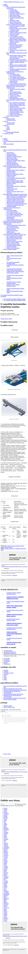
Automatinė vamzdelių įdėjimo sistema (16, 160)
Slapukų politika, (10, 711)
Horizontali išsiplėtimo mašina (19, 719)
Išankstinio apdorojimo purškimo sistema (16, 225)
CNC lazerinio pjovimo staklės (17, 77)
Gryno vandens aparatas (15, 91)
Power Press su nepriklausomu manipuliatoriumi (17, 80)
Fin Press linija (13, 9)
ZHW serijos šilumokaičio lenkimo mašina (14, 606)
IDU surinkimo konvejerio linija (17, 104)
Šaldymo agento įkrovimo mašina (17, 108)
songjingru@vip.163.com (10, 652)
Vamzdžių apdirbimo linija (16, 23)
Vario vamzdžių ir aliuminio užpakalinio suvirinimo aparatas (17, 37)
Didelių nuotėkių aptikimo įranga (17, 105)
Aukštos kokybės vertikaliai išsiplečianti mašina (13, 285)
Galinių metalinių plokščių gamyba (18, 83)
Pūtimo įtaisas (13, 43)
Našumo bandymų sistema (16, 109)
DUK (5, 675)
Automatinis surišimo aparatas (17, 112)
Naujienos (6, 117)
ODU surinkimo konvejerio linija (17, 102)
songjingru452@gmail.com (10, 653)
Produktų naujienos (11, 120)
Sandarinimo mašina (14, 20)
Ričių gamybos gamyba (15, 21)
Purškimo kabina (13, 97)
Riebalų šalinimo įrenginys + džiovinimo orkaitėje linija (16, 45)
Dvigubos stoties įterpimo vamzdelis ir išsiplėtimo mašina (18, 29)
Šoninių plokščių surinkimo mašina (18, 39)
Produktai (6, 5)
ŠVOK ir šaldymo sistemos (13, 116)
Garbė (8, 126)
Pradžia (5, 4)
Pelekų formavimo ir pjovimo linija (18, 59)
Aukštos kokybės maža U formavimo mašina (14, 624)
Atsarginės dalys (10, 124)
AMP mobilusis (7, 716)
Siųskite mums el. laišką (6, 318)
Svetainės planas (7, 715)
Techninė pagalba (11, 122)
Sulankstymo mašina (14, 34)
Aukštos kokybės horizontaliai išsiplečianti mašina (14, 633)
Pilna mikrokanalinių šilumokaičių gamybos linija (15, 194)
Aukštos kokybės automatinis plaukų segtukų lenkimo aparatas (15, 272)
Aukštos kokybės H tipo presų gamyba (14, 643)
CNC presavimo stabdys (15, 75)
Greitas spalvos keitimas (15, 95)
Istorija (8, 128)
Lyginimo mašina (14, 35)
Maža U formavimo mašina (10, 721)
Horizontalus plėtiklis (15, 12)
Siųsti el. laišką (7, 754)
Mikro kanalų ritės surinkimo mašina (18, 65)
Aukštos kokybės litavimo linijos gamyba (14, 615)
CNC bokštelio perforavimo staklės (18, 78)
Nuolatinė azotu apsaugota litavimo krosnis (17, 203)
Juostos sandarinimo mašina (16, 110)
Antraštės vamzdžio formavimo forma (18, 60)
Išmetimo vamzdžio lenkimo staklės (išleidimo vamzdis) (18, 41)
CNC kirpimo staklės (14, 74)
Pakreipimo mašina (14, 31)
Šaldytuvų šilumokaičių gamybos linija (16, 24)
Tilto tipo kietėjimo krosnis (16, 93)
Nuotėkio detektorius (14, 113)
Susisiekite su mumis (8, 133)
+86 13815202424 (8, 650)
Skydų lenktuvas (13, 82)
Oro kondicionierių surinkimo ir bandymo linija (15, 234)
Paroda (8, 129)
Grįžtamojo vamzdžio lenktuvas (17, 13)
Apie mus (6, 125)
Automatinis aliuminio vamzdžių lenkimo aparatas (17, 26)
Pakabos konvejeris (14, 94)
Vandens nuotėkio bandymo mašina (18, 32)
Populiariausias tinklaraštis (13, 132)
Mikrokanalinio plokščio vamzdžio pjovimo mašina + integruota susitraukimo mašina (18, 57)
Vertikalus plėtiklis (14, 11)
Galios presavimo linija (15, 47)
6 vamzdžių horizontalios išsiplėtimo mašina (14, 720)
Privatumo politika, (18, 711)
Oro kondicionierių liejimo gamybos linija (16, 85)
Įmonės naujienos (11, 118)
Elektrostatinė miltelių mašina (16, 98)
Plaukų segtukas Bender (15, 16)
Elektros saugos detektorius (16, 114)
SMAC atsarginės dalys (9, 707)
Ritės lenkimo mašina (15, 15)
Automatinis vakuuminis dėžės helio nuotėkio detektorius (18, 69)
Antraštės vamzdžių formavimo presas (15, 201)
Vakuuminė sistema (14, 106)
